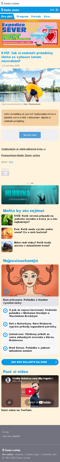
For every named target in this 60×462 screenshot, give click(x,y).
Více (47, 16)
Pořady (36, 16)
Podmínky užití (49, 454)
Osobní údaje (32, 454)
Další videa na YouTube (16, 410)
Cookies (19, 454)
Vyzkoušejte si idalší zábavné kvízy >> (23, 149)
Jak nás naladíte (11, 436)
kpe (11, 162)
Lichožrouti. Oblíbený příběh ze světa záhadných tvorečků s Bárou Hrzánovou (31, 337)
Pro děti (7, 16)
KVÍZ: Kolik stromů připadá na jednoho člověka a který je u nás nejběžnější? (35, 218)
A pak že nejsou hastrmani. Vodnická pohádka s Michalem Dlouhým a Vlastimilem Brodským (33, 313)
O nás (6, 432)
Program (23, 16)
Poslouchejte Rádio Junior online (20, 155)
